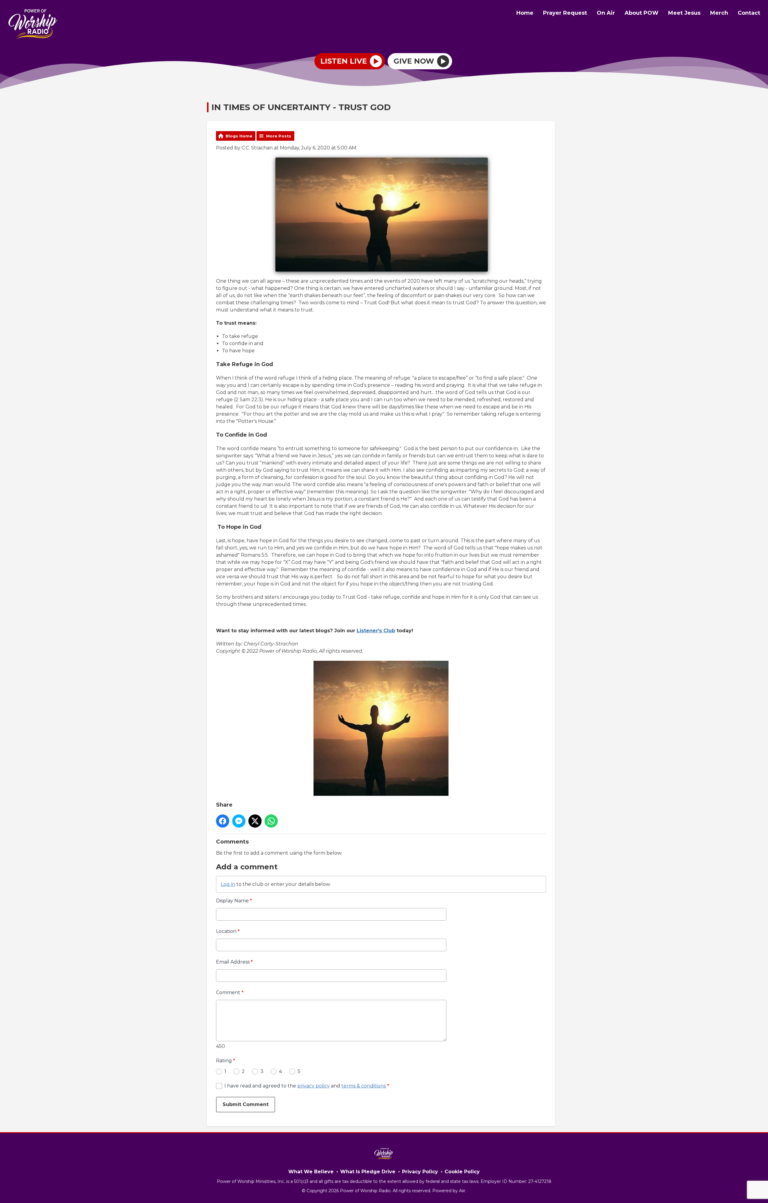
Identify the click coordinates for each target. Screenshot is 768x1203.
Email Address (234, 962)
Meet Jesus (684, 13)
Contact (749, 13)
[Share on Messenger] (238, 821)
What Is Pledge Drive (367, 1171)
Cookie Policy (462, 1171)
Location (228, 931)
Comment (230, 992)
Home (524, 13)
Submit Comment (245, 1104)
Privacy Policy (420, 1171)
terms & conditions (363, 1086)
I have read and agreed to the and (306, 1086)
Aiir (462, 1190)
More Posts (278, 136)
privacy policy (313, 1086)
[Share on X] (255, 821)
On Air (606, 13)
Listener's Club (376, 630)
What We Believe (311, 1171)
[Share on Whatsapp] (271, 821)
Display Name (234, 901)
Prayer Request (565, 13)
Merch (719, 13)
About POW (641, 13)
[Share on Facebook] (222, 821)
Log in (228, 884)
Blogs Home (239, 136)
